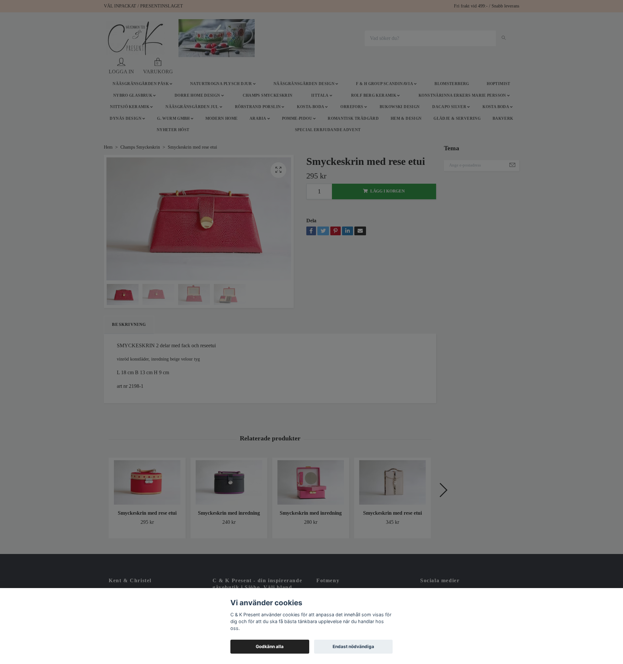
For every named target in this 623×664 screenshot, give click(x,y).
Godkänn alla (270, 646)
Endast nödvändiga (353, 646)
